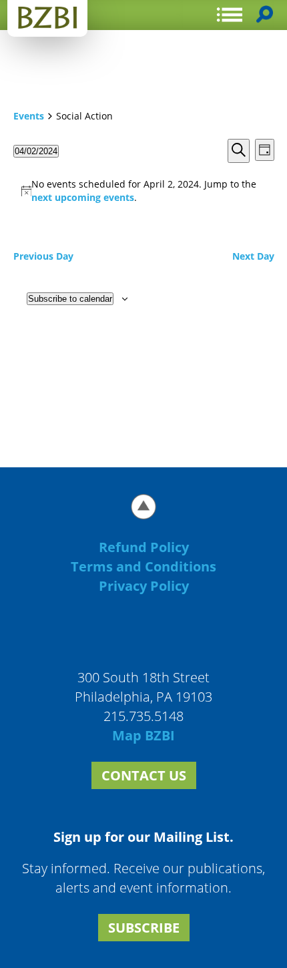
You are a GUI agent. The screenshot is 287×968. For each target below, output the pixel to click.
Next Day (253, 256)
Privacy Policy (144, 586)
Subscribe (144, 928)
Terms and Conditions (143, 566)
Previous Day (43, 256)
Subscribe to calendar (70, 299)
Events (28, 115)
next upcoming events (82, 197)
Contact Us (143, 775)
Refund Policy (144, 547)
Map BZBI (143, 735)
